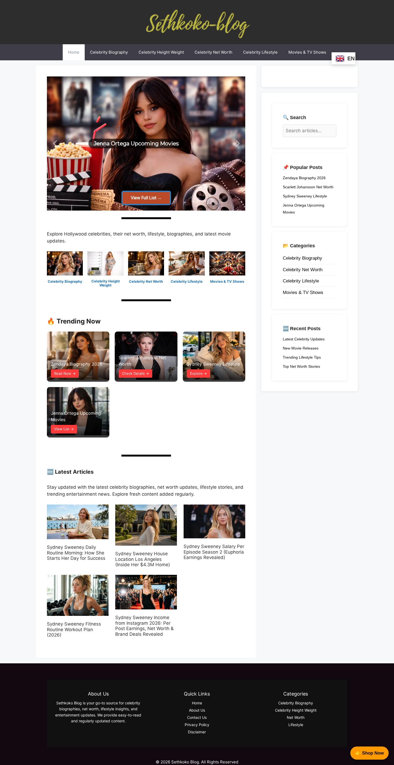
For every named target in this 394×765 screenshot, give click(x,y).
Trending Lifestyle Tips (302, 357)
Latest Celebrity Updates (304, 339)
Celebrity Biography (109, 52)
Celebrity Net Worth (213, 52)
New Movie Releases (300, 348)
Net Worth (295, 717)
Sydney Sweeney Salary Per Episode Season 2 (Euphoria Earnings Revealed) (214, 552)
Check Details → (135, 373)
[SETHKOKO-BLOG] (197, 21)
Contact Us (197, 717)
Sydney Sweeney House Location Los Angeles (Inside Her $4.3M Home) (142, 559)
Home (73, 52)
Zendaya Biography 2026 (76, 364)
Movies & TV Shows (307, 52)
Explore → (198, 373)
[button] (237, 143)
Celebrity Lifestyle (260, 52)
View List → (64, 429)
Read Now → (65, 373)
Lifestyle (295, 724)
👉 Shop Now (369, 753)
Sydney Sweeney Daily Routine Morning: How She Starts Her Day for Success (76, 553)
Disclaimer (197, 732)
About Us (197, 710)
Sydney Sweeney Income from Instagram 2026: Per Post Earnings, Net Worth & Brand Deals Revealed (144, 626)
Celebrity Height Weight (161, 52)
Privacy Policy (197, 724)
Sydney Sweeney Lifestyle (213, 364)
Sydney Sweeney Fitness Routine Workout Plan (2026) (74, 629)
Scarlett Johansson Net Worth (308, 187)
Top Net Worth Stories (301, 366)
